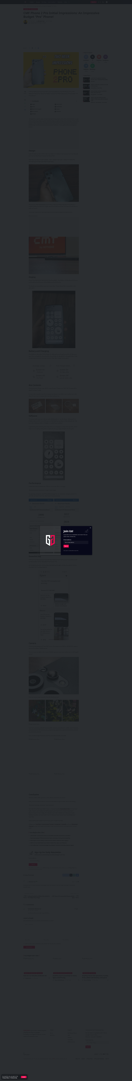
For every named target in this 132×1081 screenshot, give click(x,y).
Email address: (67, 539)
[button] (23, 1077)
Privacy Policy (5, 1077)
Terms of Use (14, 1077)
